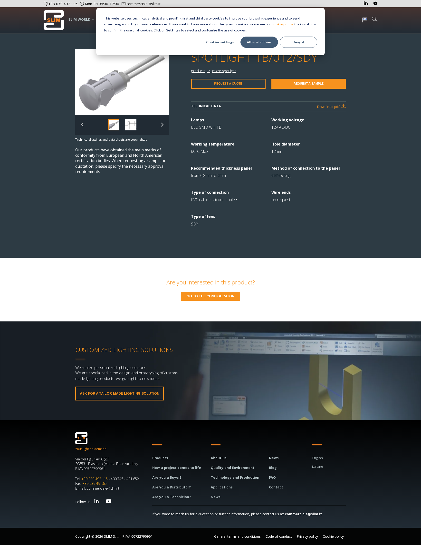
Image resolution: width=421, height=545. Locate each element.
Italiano (317, 466)
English (317, 458)
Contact (276, 487)
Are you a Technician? (171, 497)
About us (219, 458)
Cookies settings (220, 42)
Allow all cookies (259, 42)
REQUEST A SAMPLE (309, 83)
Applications (222, 487)
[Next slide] (161, 124)
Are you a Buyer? (167, 477)
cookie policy (282, 24)
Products (160, 458)
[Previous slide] (82, 124)
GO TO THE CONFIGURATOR (210, 296)
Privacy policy (307, 536)
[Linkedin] (366, 3)
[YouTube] (375, 3)
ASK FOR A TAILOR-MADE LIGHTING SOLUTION (119, 393)
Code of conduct (279, 536)
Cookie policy (333, 536)
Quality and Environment (232, 467)
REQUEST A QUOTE (228, 83)
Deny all (299, 42)
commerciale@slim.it (303, 514)
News (215, 497)
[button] (113, 124)
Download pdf (328, 106)
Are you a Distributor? (171, 487)
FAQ (272, 477)
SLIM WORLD (79, 19)
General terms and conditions (237, 536)
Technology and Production (235, 477)
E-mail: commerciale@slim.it (97, 488)
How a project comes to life (176, 467)
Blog (273, 467)
